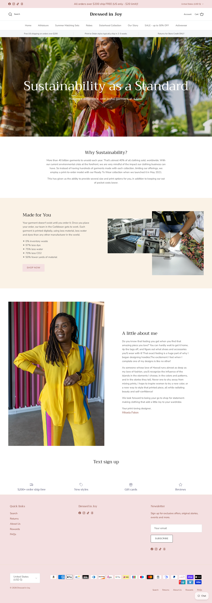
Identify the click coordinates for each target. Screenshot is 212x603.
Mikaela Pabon (130, 412)
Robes (89, 25)
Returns (14, 518)
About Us (15, 523)
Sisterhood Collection (110, 25)
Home (28, 25)
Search (14, 513)
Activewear (181, 25)
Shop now (33, 267)
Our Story (133, 25)
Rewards (15, 529)
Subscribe (161, 538)
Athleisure (43, 25)
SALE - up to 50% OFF (157, 25)
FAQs (13, 534)
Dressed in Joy (23, 587)
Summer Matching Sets (67, 25)
